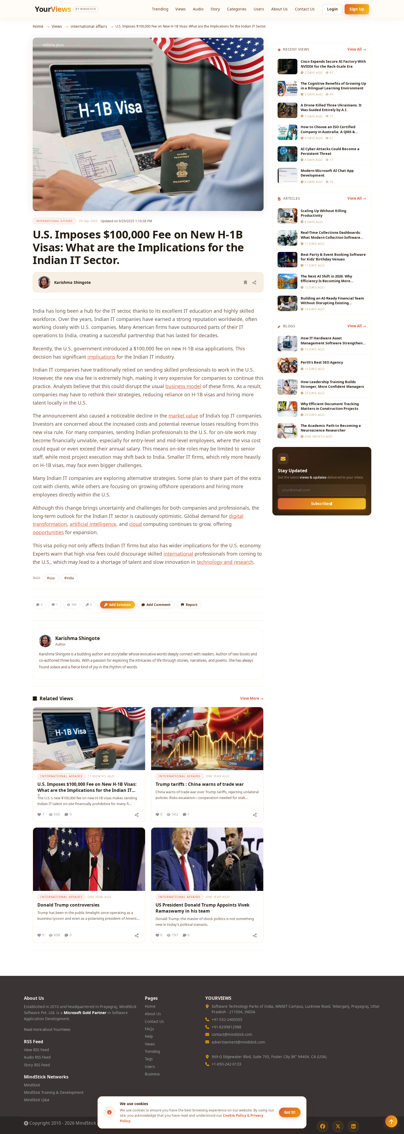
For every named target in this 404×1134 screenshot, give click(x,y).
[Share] (254, 282)
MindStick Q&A (36, 1099)
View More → (252, 698)
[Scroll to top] (391, 1121)
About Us (279, 9)
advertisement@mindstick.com (238, 1042)
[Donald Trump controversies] (89, 859)
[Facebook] (322, 1126)
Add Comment (158, 604)
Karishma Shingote (72, 282)
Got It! (289, 1112)
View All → (356, 49)
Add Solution (120, 604)
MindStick (32, 1085)
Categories (237, 9)
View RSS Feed (36, 1049)
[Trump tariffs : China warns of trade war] (207, 738)
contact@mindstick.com (232, 1034)
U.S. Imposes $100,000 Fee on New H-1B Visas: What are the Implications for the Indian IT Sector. (87, 788)
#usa (51, 578)
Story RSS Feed (37, 1064)
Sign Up (357, 9)
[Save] (245, 282)
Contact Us (305, 9)
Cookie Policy (234, 1115)
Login (332, 9)
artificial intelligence (93, 524)
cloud (135, 524)
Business (152, 1074)
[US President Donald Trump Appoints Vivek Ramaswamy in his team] (207, 859)
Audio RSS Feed (37, 1057)
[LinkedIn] (353, 1126)
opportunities (48, 532)
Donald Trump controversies (68, 905)
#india (69, 578)
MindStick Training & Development (54, 1092)
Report (191, 604)
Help (149, 1036)
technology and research (225, 562)
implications (101, 356)
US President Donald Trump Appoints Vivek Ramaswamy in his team (203, 908)
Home (38, 26)
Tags (149, 1058)
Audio (198, 9)
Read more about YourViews (47, 1029)
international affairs (89, 26)
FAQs (149, 1028)
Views (180, 9)
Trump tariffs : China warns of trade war (200, 784)
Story (215, 9)
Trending (160, 9)
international (178, 553)
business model (183, 386)
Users (259, 9)
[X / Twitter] (338, 1126)
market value (183, 415)
